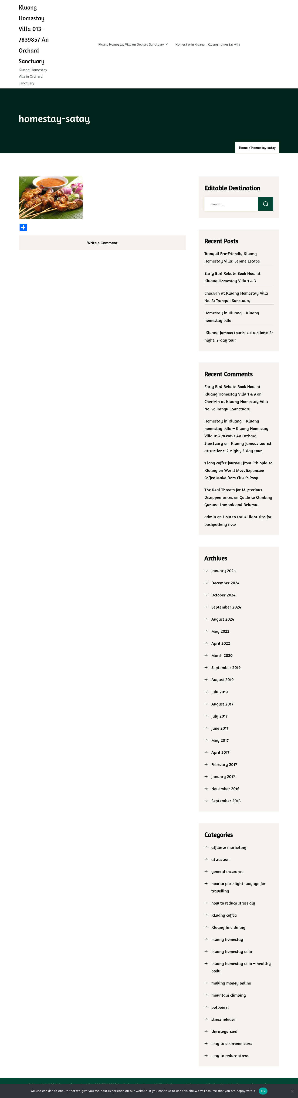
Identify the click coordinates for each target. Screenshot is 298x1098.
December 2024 (225, 583)
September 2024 (226, 607)
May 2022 (220, 631)
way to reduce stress (229, 1055)
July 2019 (219, 692)
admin (210, 516)
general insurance (227, 871)
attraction (220, 859)
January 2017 (223, 776)
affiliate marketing (228, 847)
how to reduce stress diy (233, 903)
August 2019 (222, 679)
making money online (231, 983)
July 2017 (219, 716)
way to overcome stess (231, 1043)
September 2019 (225, 667)
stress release (223, 1019)
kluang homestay (227, 939)
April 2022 (220, 643)
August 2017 (222, 704)
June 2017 (219, 728)
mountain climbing (228, 995)
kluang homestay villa (231, 951)
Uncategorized (224, 1031)
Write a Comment (102, 242)
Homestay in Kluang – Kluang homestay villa (208, 44)
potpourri (220, 1007)
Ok (263, 1091)
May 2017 (220, 740)
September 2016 (225, 800)
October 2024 (223, 595)
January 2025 (223, 570)
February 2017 (224, 764)
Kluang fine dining (228, 927)
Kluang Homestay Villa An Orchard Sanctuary (131, 44)
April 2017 (220, 752)
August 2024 (222, 619)
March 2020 (222, 655)
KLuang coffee (224, 915)
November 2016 (225, 788)
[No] (292, 1091)
